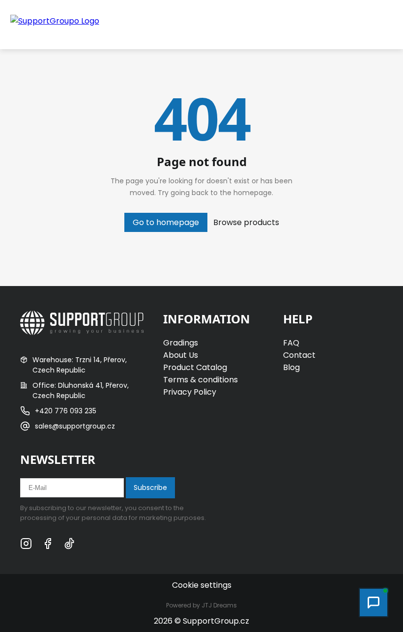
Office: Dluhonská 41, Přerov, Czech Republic (80, 390)
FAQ (291, 342)
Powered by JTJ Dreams (201, 605)
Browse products (246, 222)
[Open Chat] (373, 602)
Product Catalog (195, 367)
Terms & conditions (200, 379)
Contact (299, 355)
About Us (180, 355)
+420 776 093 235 (65, 411)
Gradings (180, 342)
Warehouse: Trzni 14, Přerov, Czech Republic (79, 365)
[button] (359, 24)
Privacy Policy (189, 392)
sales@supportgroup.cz (75, 426)
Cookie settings (201, 585)
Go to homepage (166, 222)
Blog (291, 367)
